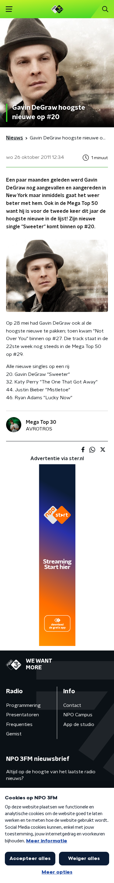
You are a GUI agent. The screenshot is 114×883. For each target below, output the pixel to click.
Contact (72, 705)
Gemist (14, 733)
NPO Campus (77, 714)
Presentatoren (22, 714)
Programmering (23, 705)
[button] (9, 9)
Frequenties (19, 724)
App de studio (78, 724)
